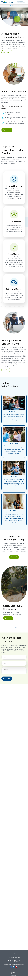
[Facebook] (11, 967)
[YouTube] (16, 967)
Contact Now (6, 678)
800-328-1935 (16, 957)
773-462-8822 (15, 956)
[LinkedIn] (14, 967)
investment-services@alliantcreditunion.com (14, 964)
